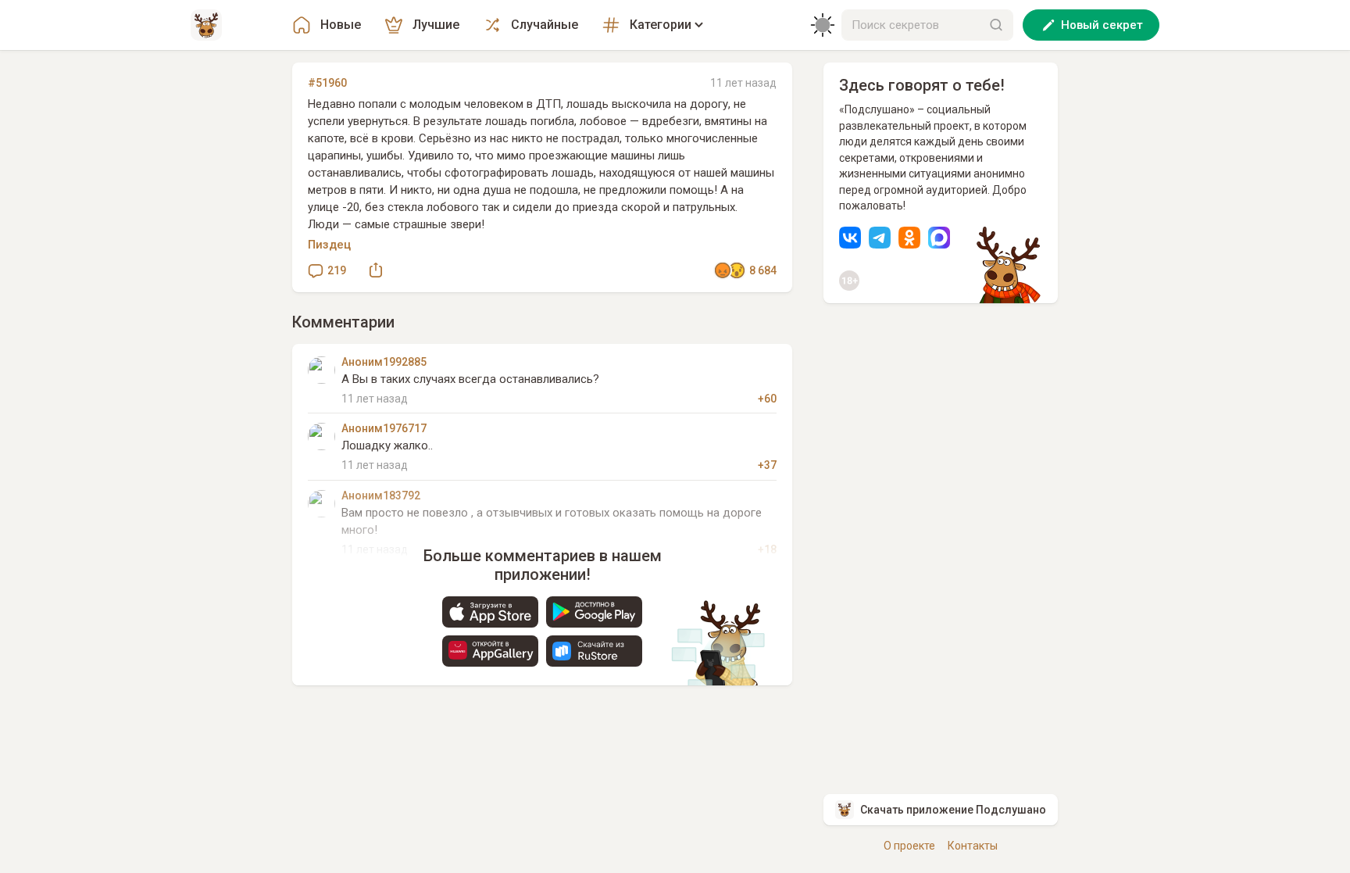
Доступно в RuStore (594, 651)
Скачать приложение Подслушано (953, 809)
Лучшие (435, 24)
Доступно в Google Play (594, 612)
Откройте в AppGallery (490, 651)
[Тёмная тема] (822, 25)
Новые (340, 24)
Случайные (544, 24)
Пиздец (329, 245)
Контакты (973, 845)
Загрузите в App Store (490, 612)
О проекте (909, 845)
